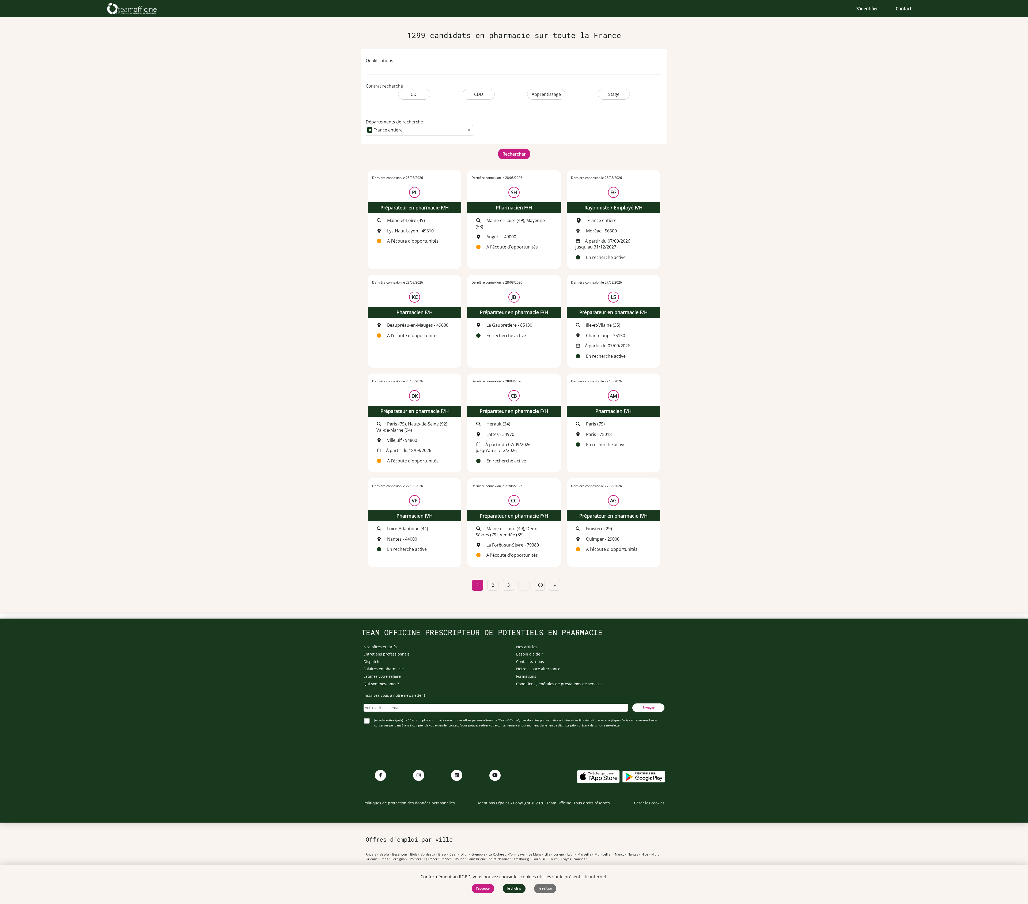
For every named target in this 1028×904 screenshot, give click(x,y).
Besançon (399, 854)
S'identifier (867, 9)
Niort (655, 854)
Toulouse (539, 859)
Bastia (384, 854)
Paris (384, 859)
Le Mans (535, 854)
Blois (413, 854)
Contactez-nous (530, 661)
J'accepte (483, 888)
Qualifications (379, 60)
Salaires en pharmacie (384, 668)
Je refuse (545, 888)
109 (539, 585)
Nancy (619, 854)
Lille (547, 854)
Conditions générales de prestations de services (559, 683)
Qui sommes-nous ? (381, 683)
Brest (442, 854)
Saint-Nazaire (499, 859)
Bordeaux (428, 854)
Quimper (430, 859)
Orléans (371, 859)
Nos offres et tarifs (380, 646)
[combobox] (514, 69)
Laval (522, 854)
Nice (644, 854)
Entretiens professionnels (387, 654)
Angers (371, 854)
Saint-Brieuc (476, 859)
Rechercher (514, 154)
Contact (904, 9)
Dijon (464, 854)
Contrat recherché (384, 86)
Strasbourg (520, 859)
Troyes (566, 859)
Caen (453, 854)
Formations (526, 676)
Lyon (570, 854)
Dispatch (371, 661)
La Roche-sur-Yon (502, 854)
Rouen (459, 859)
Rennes (446, 859)
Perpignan (399, 859)
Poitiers (415, 859)
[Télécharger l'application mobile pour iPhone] (598, 776)
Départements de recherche (394, 122)
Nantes (633, 854)
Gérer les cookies (649, 802)
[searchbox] (369, 68)
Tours (553, 859)
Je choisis (514, 888)
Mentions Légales (493, 802)
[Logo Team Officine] (137, 8)
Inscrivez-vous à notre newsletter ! (394, 695)
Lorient (559, 854)
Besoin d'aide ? (529, 654)
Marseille (584, 854)
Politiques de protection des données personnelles (409, 802)
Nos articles (526, 646)
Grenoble (478, 854)
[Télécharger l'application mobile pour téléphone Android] (644, 776)
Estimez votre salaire (382, 676)
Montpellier (603, 854)
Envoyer (648, 707)
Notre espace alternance (538, 668)
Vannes (579, 859)
